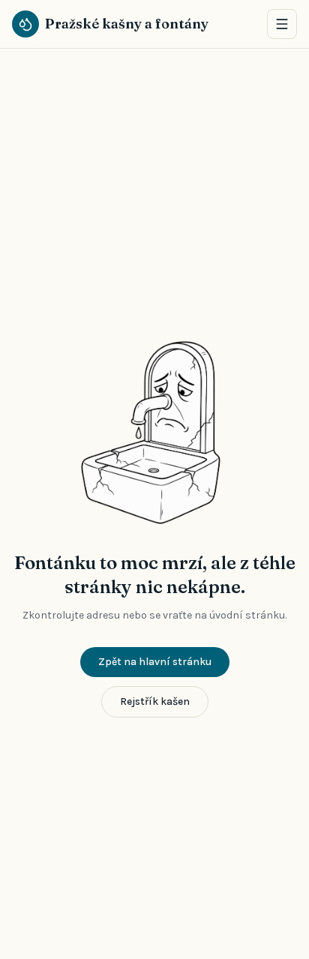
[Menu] (282, 24)
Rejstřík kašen (155, 701)
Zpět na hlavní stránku (155, 661)
